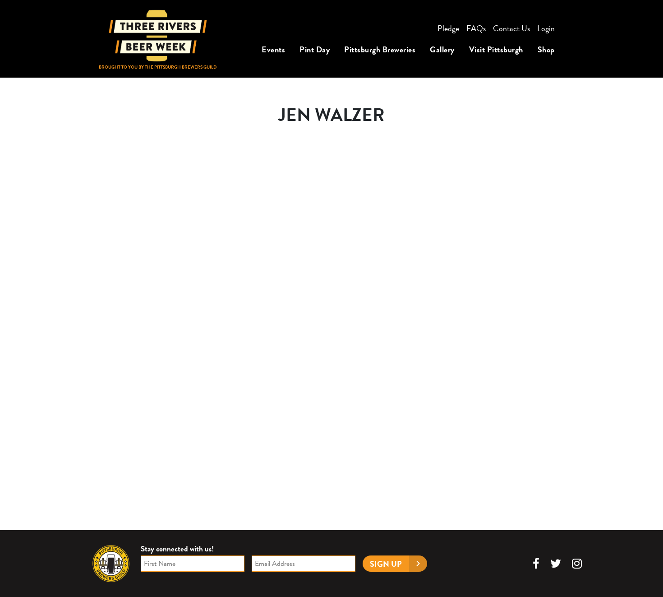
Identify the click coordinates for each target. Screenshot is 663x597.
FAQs (476, 28)
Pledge (448, 28)
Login (546, 28)
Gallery (442, 49)
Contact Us (511, 28)
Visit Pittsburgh (496, 49)
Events (273, 49)
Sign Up (386, 564)
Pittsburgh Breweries (379, 49)
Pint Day (314, 49)
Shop (546, 49)
